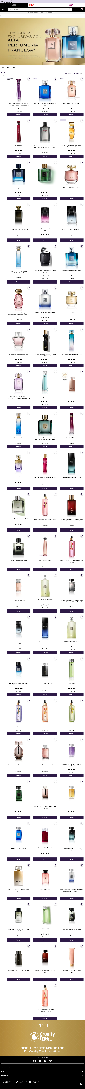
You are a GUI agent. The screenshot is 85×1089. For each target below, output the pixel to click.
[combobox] (40, 9)
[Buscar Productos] (70, 9)
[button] (42, 1067)
